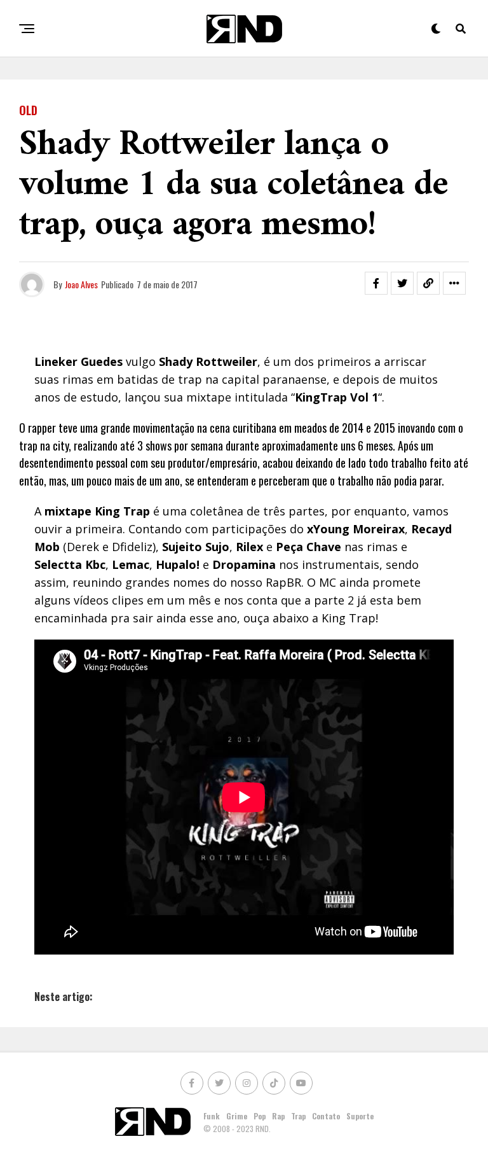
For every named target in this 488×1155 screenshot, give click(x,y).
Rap (278, 1115)
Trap (298, 1115)
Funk (211, 1115)
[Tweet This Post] (402, 283)
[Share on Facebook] (376, 283)
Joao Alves (81, 284)
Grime (236, 1115)
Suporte (360, 1115)
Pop (260, 1115)
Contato (326, 1115)
